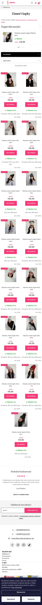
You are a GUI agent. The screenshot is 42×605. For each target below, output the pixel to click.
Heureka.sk (5, 558)
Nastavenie (21, 592)
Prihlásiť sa (33, 510)
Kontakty (4, 567)
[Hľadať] (32, 2)
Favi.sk (4, 560)
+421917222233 (23, 534)
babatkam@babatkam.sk (23, 538)
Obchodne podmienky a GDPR (11, 569)
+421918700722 (23, 529)
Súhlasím (31, 599)
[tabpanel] (21, 37)
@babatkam (29, 545)
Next (40, 27)
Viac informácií (16, 587)
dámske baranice (21, 20)
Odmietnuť (11, 599)
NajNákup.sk (6, 554)
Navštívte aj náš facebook (12, 545)
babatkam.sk (17, 545)
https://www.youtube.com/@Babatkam (23, 545)
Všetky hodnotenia (21, 495)
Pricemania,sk (6, 556)
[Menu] (2, 2)
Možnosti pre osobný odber (11, 565)
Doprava (4, 572)
